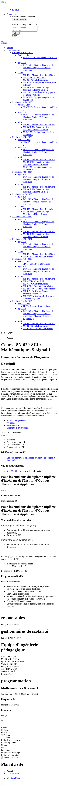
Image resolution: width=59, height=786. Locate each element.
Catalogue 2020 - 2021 (22, 239)
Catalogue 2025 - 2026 (22, 102)
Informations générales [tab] (16, 420)
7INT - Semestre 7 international (36, 264)
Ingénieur (22, 62)
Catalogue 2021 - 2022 (22, 216)
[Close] (2, 720)
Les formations (13, 50)
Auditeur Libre (24, 55)
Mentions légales (14, 778)
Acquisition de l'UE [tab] (15, 425)
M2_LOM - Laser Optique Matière (38, 256)
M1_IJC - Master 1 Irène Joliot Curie (39, 75)
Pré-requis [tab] (11, 423)
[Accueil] (4, 2)
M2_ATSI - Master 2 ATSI (34, 77)
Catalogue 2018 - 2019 (22, 301)
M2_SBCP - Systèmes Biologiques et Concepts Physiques (39, 93)
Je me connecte (19, 19)
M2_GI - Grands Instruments (35, 80)
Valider (16, 33)
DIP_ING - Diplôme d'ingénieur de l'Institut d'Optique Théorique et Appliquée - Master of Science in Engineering (38, 315)
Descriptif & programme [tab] (17, 428)
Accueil (10, 47)
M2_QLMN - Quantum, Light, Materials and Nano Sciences (36, 88)
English (15, 9)
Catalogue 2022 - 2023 (22, 194)
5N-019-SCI (12, 471)
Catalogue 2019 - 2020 (22, 259)
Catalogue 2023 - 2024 (22, 172)
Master (20, 72)
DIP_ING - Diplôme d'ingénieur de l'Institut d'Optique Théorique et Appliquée (38, 67)
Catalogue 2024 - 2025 (22, 137)
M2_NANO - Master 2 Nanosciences (39, 289)
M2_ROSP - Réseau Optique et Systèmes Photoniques (36, 292)
